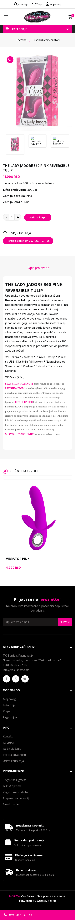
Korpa (6, 711)
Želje (39, 4)
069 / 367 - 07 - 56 (20, 915)
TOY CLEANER (24, 402)
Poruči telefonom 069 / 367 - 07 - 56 (28, 240)
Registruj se (10, 717)
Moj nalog (55, 4)
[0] (70, 17)
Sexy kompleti (11, 804)
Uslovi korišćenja (13, 761)
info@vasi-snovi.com (16, 669)
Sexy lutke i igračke (14, 780)
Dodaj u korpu (38, 217)
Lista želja (9, 705)
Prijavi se (65, 622)
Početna (21, 40)
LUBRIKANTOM (14, 388)
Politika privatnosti (14, 755)
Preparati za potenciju (16, 798)
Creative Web (46, 901)
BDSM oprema (12, 786)
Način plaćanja (12, 748)
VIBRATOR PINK (17, 559)
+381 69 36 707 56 (15, 664)
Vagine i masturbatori (16, 792)
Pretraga (23, 4)
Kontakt (8, 736)
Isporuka (8, 742)
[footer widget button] (37, 647)
